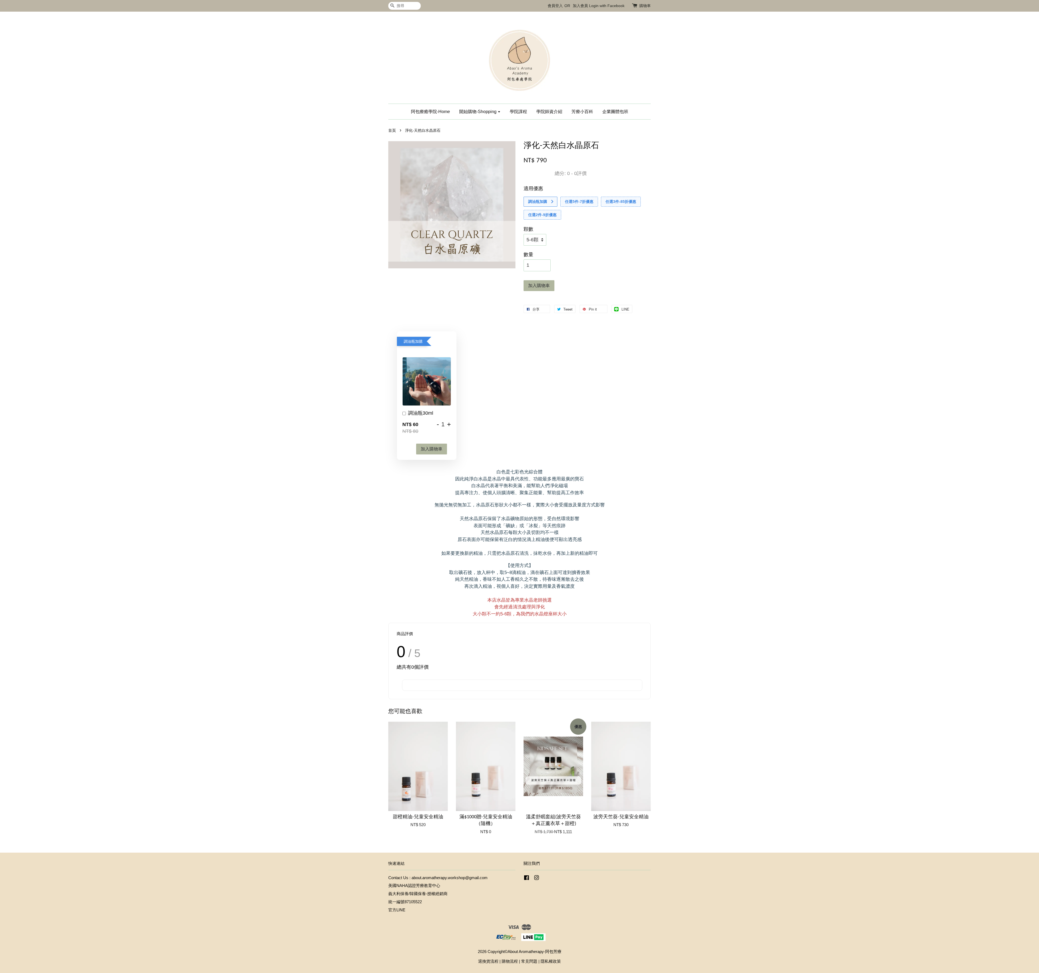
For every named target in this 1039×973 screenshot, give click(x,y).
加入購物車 (431, 449)
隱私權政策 (551, 961)
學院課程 (518, 111)
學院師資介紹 (549, 111)
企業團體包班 (615, 111)
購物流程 (510, 961)
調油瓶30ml (420, 413)
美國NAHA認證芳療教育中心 (414, 885)
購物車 (645, 6)
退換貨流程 (488, 961)
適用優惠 (533, 188)
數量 (528, 254)
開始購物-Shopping (478, 111)
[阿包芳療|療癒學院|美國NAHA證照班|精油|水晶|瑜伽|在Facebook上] (527, 878)
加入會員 (580, 6)
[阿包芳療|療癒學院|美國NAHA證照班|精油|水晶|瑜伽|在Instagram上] (537, 878)
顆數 (528, 229)
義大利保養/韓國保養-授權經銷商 (418, 893)
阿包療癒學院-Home (430, 111)
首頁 (392, 130)
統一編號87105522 (405, 901)
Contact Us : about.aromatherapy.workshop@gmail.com (438, 877)
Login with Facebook (606, 6)
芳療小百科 (582, 111)
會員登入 (555, 6)
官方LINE (396, 910)
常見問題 (529, 961)
